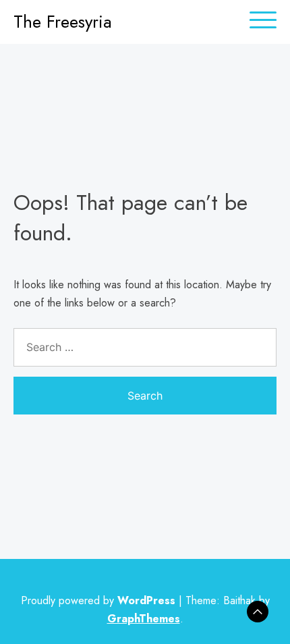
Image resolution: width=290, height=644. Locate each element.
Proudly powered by (98, 600)
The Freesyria (62, 21)
